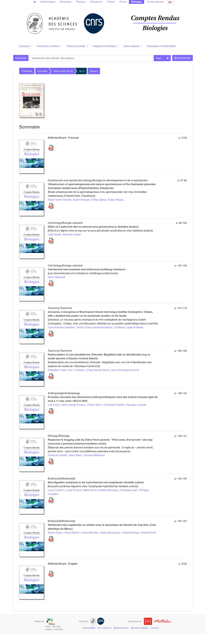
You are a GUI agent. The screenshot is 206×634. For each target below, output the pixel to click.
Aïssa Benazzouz (111, 532)
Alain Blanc (75, 455)
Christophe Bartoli (114, 405)
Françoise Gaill (128, 490)
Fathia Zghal (99, 199)
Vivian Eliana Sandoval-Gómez (94, 327)
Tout (158, 58)
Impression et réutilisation (161, 46)
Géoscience (96, 1)
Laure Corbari (56, 490)
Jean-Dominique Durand (125, 370)
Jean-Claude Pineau (73, 405)
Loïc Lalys (53, 405)
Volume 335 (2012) (63, 71)
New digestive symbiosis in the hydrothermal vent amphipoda (96, 482)
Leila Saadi (54, 234)
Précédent (27, 71)
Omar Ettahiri (72, 532)
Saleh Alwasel (81, 199)
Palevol (111, 1)
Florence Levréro (57, 455)
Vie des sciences (155, 1)
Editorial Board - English (63, 563)
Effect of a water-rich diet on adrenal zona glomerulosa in (93, 226)
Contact (155, 627)
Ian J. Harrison (77, 370)
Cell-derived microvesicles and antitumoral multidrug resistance (87, 269)
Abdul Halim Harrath (59, 199)
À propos (24, 46)
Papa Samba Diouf (98, 370)
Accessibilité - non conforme (97, 627)
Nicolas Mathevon (94, 455)
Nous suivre (122, 627)
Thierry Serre (94, 405)
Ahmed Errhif (148, 532)
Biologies (136, 1)
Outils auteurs (131, 46)
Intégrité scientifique (104, 46)
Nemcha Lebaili (72, 234)
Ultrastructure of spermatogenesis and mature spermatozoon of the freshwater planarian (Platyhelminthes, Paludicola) (102, 186)
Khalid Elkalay (130, 532)
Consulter (20, 58)
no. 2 (81, 71)
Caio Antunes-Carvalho (61, 327)
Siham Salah (55, 532)
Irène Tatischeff (56, 277)
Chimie (122, 1)
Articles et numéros (48, 46)
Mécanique (65, 1)
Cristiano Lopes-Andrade (128, 327)
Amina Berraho (90, 532)
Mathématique (48, 1)
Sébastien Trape (57, 370)
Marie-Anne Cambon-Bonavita (101, 490)
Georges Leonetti (136, 405)
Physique (80, 1)
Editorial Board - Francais (63, 137)
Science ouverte (76, 46)
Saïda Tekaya (115, 199)
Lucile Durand (74, 490)
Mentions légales (139, 627)
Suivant (94, 71)
